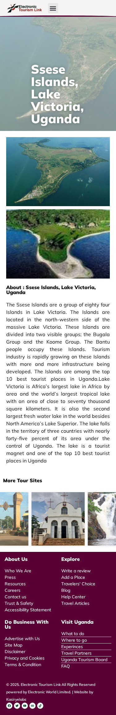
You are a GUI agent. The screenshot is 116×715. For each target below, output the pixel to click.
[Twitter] (17, 706)
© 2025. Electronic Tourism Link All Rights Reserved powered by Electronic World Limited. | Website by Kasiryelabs (50, 692)
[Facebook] (9, 706)
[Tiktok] (40, 706)
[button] (53, 8)
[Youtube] (25, 706)
